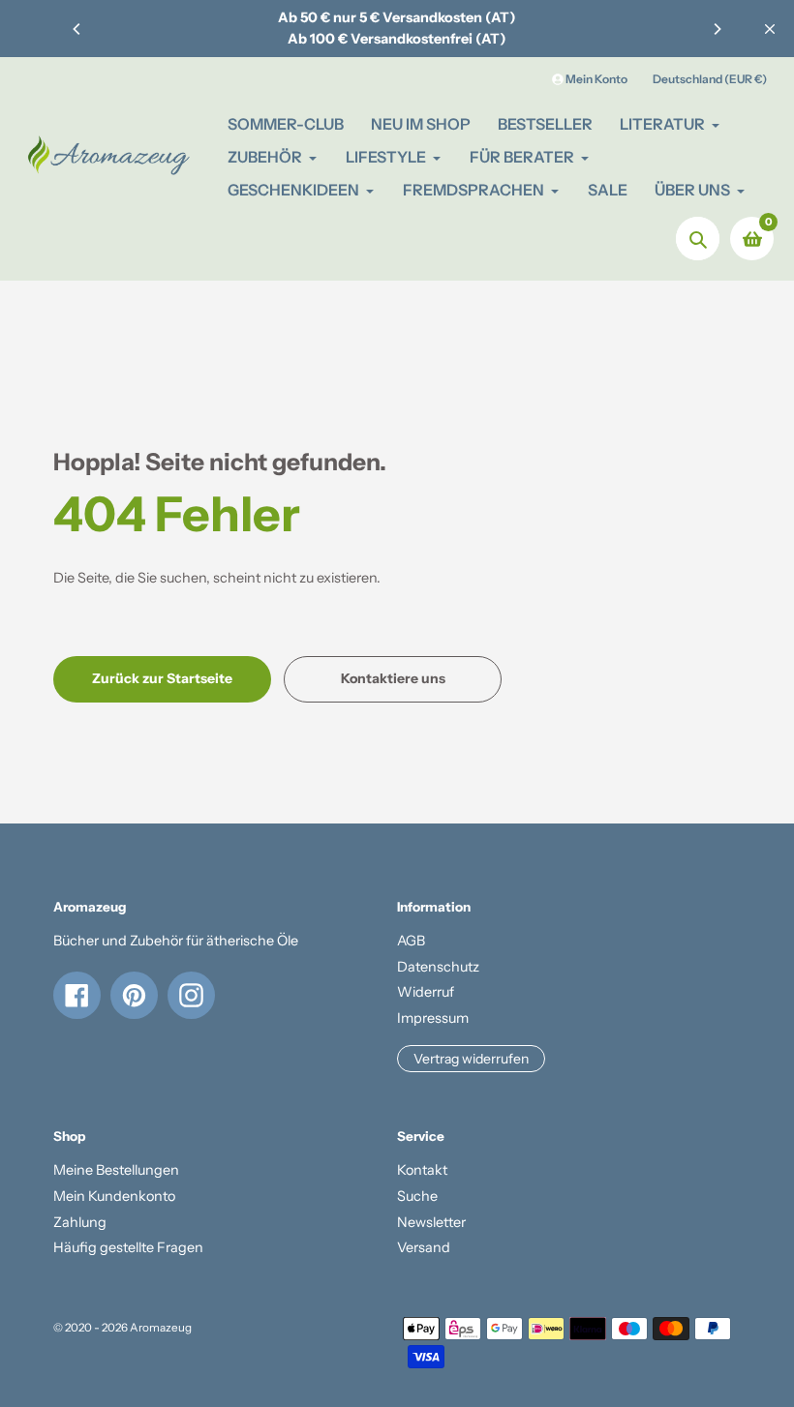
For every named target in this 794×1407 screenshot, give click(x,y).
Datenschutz (438, 966)
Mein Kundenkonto (114, 1196)
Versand (423, 1247)
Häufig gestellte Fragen (128, 1247)
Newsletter (431, 1222)
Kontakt (422, 1170)
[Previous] (77, 29)
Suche (417, 1196)
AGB (411, 940)
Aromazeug (161, 1327)
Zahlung (80, 1222)
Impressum (433, 1018)
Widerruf (425, 992)
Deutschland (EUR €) (710, 79)
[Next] (716, 29)
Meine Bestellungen (116, 1170)
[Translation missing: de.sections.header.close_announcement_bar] (769, 29)
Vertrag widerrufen (471, 1058)
